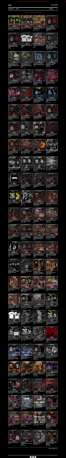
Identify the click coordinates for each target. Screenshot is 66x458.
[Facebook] (33, 457)
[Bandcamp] (31, 457)
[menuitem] (11, 9)
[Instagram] (35, 457)
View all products (53, 448)
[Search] (57, 9)
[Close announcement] (64, 1)
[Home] (9, 5)
